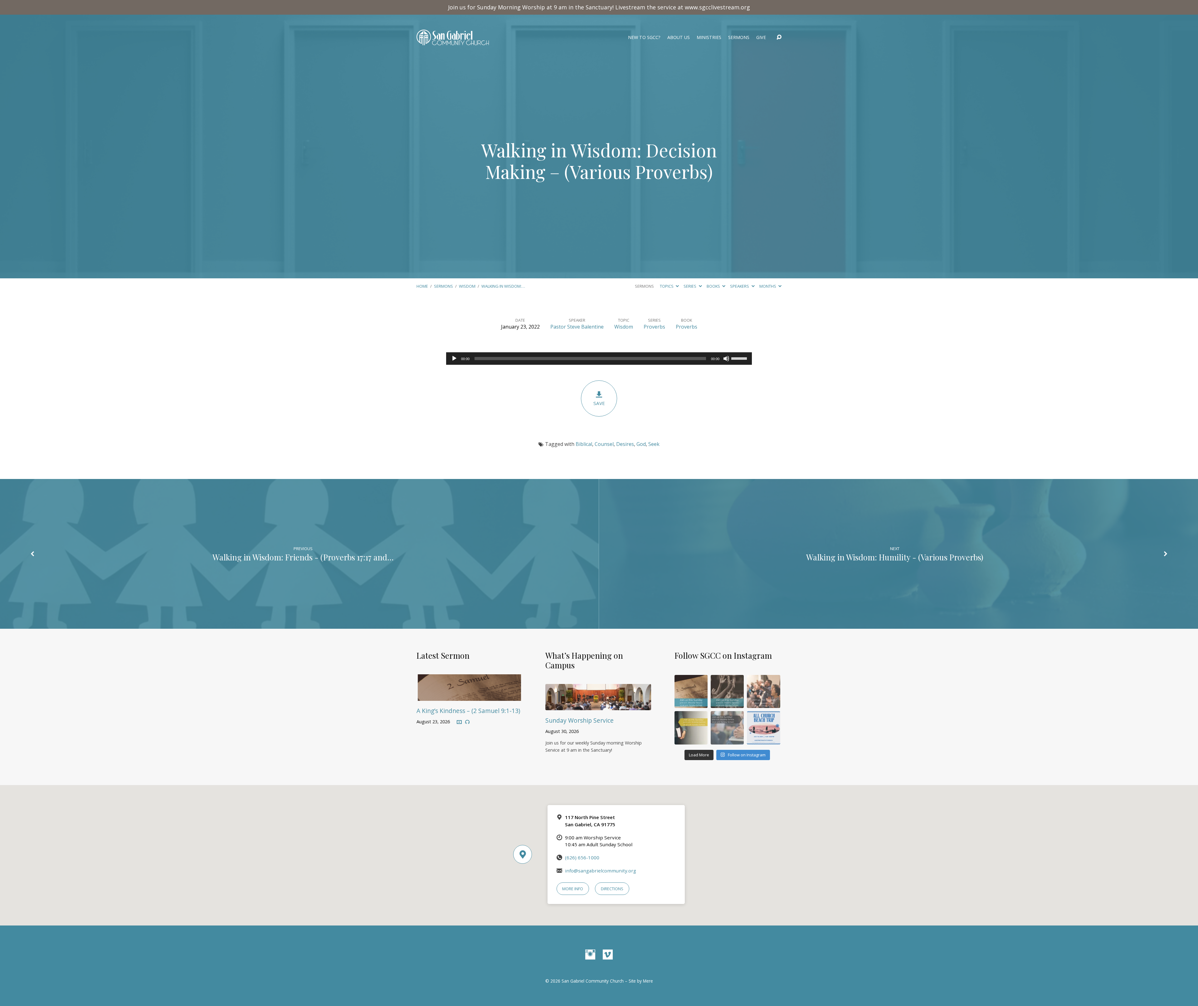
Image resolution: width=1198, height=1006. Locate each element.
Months (768, 286)
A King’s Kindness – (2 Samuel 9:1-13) (468, 710)
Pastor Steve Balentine (577, 326)
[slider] (740, 358)
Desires (625, 444)
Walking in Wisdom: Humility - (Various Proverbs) (894, 557)
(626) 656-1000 (582, 857)
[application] (599, 358)
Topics (667, 286)
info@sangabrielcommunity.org (600, 870)
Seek (654, 444)
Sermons (738, 37)
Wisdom (467, 286)
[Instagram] (590, 955)
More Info (572, 888)
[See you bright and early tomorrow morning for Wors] (691, 691)
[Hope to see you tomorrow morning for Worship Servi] (763, 691)
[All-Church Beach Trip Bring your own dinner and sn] (763, 727)
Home (422, 286)
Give (761, 37)
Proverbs (654, 326)
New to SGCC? (644, 37)
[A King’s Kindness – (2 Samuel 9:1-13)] (469, 696)
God (641, 444)
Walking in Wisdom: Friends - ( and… (303, 557)
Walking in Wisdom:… (503, 286)
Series (690, 286)
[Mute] (726, 358)
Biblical (584, 444)
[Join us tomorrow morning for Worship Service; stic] (727, 691)
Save (599, 403)
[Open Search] (779, 37)
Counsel (604, 444)
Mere (648, 981)
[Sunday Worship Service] (598, 705)
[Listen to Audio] (467, 722)
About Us (678, 37)
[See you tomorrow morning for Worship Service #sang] (727, 727)
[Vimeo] (608, 955)
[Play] (454, 358)
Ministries (709, 37)
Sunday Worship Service (579, 720)
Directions (612, 888)
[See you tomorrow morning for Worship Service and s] (691, 727)
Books (714, 286)
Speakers (740, 286)
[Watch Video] (459, 722)
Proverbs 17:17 (347, 557)
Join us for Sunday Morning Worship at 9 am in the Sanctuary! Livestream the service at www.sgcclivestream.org (599, 7)
